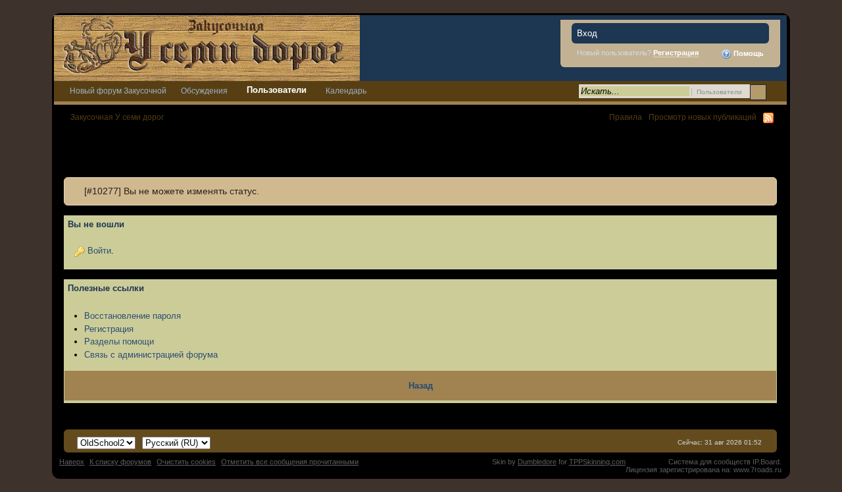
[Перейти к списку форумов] (207, 47)
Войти (99, 251)
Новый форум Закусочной (118, 90)
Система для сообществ (709, 462)
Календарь (346, 90)
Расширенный (775, 91)
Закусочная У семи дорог (117, 117)
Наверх (71, 462)
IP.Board (766, 462)
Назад (421, 386)
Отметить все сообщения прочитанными (290, 462)
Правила (625, 117)
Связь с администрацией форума (151, 355)
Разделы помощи (119, 341)
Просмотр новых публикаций (702, 117)
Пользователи (277, 90)
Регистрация (676, 53)
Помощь (747, 53)
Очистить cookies (186, 462)
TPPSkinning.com (597, 462)
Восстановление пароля (132, 316)
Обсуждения (204, 90)
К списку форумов (120, 462)
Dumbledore (537, 462)
